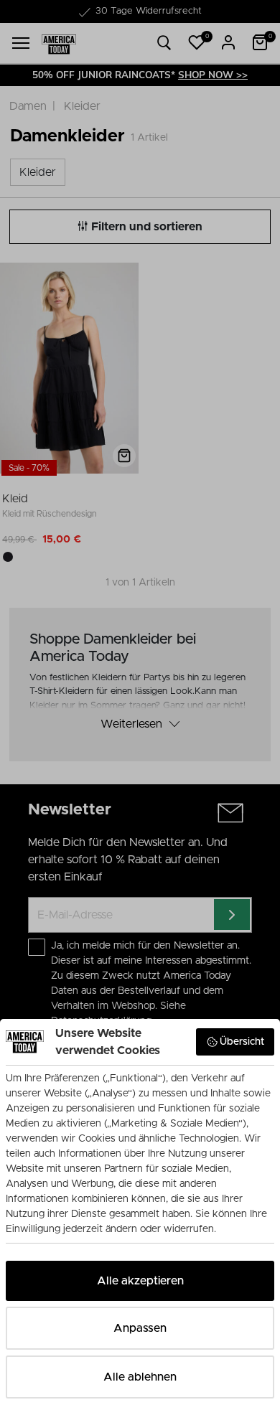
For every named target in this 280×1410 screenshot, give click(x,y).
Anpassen (140, 1328)
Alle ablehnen (140, 1377)
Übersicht (242, 1042)
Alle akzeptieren (140, 1281)
